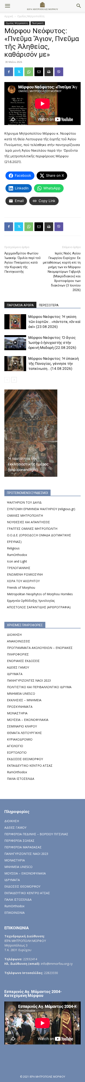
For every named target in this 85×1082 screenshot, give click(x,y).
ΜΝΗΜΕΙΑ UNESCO (21, 693)
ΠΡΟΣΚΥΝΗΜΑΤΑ (19, 707)
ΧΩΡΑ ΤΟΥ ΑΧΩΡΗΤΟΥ (23, 581)
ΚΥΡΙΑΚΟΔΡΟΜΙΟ (19, 739)
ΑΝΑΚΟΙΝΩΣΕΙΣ (18, 641)
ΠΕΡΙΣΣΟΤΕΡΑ (49, 305)
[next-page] (14, 379)
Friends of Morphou (21, 587)
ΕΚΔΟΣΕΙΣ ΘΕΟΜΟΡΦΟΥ (25, 759)
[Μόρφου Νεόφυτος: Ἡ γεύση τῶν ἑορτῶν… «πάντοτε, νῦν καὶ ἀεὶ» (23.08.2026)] (15, 321)
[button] (7, 6)
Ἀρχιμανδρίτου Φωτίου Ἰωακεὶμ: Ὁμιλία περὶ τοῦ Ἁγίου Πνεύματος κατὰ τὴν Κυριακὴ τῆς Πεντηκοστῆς (22, 262)
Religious (13, 548)
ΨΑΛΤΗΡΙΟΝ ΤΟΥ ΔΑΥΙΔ (24, 502)
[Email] (38, 71)
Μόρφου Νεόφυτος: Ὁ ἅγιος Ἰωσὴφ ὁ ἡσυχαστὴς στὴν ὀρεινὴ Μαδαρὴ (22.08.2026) (52, 342)
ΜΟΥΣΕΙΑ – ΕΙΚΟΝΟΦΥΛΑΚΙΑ (27, 720)
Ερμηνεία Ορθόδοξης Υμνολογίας (31, 600)
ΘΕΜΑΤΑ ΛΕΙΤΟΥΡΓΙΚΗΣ (24, 733)
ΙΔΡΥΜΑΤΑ (14, 674)
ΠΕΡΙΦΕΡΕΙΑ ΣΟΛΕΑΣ (19, 841)
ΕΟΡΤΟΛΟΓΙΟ (17, 752)
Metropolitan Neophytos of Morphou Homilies (40, 594)
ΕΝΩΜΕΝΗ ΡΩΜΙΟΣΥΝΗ (25, 574)
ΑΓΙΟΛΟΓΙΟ (15, 746)
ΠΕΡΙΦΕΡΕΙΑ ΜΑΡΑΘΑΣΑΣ (23, 847)
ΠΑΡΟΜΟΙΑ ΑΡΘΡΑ (20, 305)
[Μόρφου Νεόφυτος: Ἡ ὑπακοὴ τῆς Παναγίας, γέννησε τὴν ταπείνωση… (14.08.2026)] (15, 363)
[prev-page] (7, 379)
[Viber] (58, 71)
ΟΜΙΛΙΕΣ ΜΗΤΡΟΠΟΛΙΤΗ (25, 515)
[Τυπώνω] (48, 71)
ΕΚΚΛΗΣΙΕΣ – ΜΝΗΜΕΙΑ (24, 700)
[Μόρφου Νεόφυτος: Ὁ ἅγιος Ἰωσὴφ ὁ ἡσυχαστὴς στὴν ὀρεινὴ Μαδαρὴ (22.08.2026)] (15, 342)
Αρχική (8, 16)
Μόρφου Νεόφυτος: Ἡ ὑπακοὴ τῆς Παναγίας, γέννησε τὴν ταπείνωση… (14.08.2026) (53, 363)
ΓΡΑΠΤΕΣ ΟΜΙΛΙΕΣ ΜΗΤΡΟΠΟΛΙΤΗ (32, 528)
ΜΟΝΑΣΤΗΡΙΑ (17, 713)
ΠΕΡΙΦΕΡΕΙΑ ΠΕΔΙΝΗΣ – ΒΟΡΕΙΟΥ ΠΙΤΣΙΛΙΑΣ (36, 834)
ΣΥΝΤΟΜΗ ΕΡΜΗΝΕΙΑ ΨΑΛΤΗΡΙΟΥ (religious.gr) (41, 509)
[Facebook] (8, 71)
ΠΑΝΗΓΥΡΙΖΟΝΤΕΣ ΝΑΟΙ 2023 (29, 680)
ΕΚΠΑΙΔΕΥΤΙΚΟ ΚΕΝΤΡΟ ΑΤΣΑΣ (30, 765)
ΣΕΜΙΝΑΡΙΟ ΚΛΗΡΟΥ (22, 726)
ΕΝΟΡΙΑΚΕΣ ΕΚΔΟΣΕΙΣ (23, 661)
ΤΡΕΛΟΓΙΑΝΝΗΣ (18, 568)
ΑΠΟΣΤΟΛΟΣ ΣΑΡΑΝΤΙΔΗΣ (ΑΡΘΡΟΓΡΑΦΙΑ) (39, 607)
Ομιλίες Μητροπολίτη (30, 16)
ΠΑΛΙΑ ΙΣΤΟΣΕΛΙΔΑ (20, 779)
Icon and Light (17, 561)
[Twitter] (18, 71)
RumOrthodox (17, 555)
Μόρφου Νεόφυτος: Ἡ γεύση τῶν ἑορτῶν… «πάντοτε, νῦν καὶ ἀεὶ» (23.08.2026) (54, 321)
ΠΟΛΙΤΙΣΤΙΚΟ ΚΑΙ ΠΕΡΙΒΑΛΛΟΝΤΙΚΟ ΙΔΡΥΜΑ (39, 687)
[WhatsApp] (28, 71)
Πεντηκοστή (38, 23)
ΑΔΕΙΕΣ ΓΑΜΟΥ (18, 667)
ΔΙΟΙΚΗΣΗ (14, 635)
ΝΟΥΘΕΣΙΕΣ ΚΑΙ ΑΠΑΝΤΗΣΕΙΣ (28, 522)
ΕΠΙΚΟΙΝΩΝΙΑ (14, 913)
